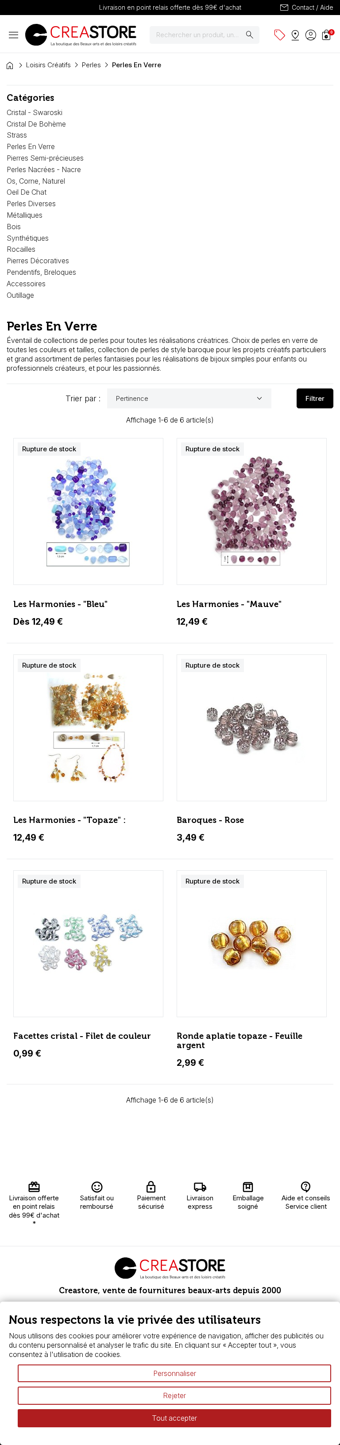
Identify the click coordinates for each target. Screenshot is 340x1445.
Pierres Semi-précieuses (45, 158)
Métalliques (24, 215)
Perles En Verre (31, 146)
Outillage (20, 295)
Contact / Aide (306, 8)
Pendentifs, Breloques (41, 272)
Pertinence (190, 398)
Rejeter (174, 1395)
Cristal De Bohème (36, 123)
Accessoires (26, 283)
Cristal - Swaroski (34, 112)
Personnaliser (174, 1373)
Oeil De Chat (26, 192)
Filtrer (315, 398)
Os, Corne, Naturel (36, 181)
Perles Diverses (31, 203)
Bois (14, 226)
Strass (17, 135)
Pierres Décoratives (38, 260)
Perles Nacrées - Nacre (44, 169)
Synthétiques (28, 238)
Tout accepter (174, 1418)
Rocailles (21, 249)
